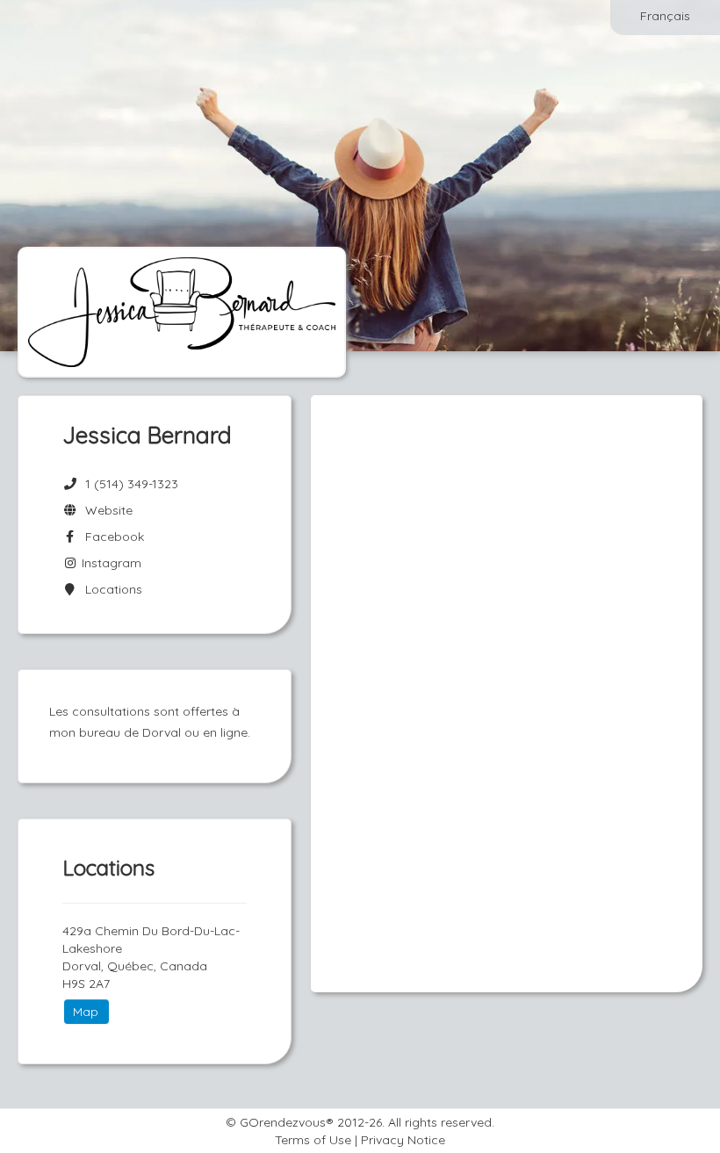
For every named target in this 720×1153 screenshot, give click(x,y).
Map (85, 1012)
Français (665, 16)
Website (105, 510)
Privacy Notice (403, 1140)
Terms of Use (313, 1140)
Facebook (111, 536)
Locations (110, 589)
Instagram (109, 563)
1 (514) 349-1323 (131, 484)
